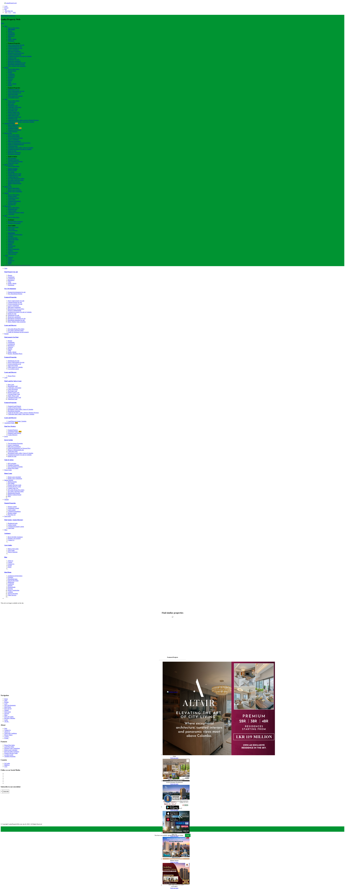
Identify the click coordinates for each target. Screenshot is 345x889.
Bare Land (11, 104)
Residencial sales (13, 523)
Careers (10, 259)
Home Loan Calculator (14, 190)
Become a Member (9, 718)
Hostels (10, 80)
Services (6, 713)
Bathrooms (11, 241)
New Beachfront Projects (15, 294)
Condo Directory (13, 131)
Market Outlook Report (14, 183)
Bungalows (11, 36)
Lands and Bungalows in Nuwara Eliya (19, 143)
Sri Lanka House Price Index (16, 178)
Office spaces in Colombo (15, 96)
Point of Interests (12, 230)
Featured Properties (10, 297)
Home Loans (8, 186)
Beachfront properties (14, 154)
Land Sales (11, 214)
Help (5, 9)
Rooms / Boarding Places (15, 353)
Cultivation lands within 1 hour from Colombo (21, 122)
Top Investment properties (15, 161)
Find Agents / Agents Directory (13, 520)
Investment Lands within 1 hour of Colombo (20, 147)
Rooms (10, 85)
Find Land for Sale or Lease (12, 381)
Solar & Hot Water (13, 239)
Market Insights (8, 164)
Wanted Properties (10, 503)
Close (2, 23)
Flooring (10, 247)
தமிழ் (14, 12)
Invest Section (8, 440)
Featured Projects (13, 126)
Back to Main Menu (13, 28)
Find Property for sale (11, 272)
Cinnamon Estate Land (14, 117)
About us (10, 257)
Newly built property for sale (16, 45)
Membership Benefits (14, 182)
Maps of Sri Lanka (13, 227)
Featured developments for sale (17, 292)
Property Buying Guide (14, 173)
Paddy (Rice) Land (13, 115)
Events (10, 262)
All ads (6, 721)
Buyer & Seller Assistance (15, 221)
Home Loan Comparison (15, 191)
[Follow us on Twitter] (4, 775)
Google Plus (18, 265)
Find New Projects (10, 426)
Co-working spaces (13, 97)
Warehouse (11, 41)
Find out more (174, 758)
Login (5, 6)
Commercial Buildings (14, 201)
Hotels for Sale (12, 58)
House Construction (13, 249)
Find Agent (7, 206)
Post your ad (7, 708)
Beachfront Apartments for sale (17, 62)
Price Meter (11, 172)
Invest (13, 15)
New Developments (10, 288)
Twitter (12, 265)
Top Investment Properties (15, 443)
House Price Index (13, 163)
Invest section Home (13, 136)
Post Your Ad (8, 11)
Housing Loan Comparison (12, 748)
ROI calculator (12, 158)
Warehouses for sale (13, 59)
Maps (5, 715)
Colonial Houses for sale (15, 46)
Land (10, 15)
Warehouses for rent (13, 89)
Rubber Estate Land (13, 112)
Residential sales (12, 209)
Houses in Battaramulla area (16, 144)
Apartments (11, 32)
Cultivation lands (13, 146)
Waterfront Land (12, 118)
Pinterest (24, 265)
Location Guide (8, 755)
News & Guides (8, 716)
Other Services (12, 254)
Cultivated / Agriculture (14, 107)
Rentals (6, 15)
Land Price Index (9, 746)
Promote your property (14, 223)
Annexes (10, 79)
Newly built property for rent (16, 91)
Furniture (10, 236)
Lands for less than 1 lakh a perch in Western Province (23, 120)
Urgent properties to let (14, 92)
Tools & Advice (9, 460)
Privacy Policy (8, 735)
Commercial (11, 34)
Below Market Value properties (17, 66)
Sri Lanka (7, 763)
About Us (7, 731)
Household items (12, 238)
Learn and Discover (10, 325)
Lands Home (11, 102)
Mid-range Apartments (14, 51)
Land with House (13, 109)
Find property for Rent (11, 337)
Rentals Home (12, 71)
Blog (9, 185)
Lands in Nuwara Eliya (14, 408)
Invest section (8, 133)
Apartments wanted (13, 198)
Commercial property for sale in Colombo (20, 56)
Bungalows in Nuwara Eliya (16, 53)
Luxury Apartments (13, 50)
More (5, 215)
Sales (2, 15)
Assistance (7, 533)
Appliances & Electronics (15, 234)
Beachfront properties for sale (16, 64)
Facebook (7, 265)
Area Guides (8, 545)
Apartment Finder (11, 123)
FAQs (9, 263)
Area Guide (11, 229)
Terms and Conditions (10, 733)
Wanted (6, 193)
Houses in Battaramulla (14, 54)
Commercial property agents (16, 212)
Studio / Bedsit (12, 39)
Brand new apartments (14, 61)
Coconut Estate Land (14, 113)
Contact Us (11, 260)
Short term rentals (13, 94)
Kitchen (10, 244)
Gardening (11, 242)
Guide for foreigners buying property (18, 332)
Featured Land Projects (14, 130)
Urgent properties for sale (15, 48)
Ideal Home (11, 233)
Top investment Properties (15, 138)
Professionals (11, 246)
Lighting (10, 250)
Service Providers (13, 252)
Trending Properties (13, 160)
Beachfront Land (13, 105)
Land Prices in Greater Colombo (17, 421)
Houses (10, 31)
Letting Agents (12, 211)
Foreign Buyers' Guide (14, 175)
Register (6, 7)
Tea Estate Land (12, 110)
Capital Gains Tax (13, 177)
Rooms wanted (12, 203)
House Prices (11, 376)
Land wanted (11, 199)
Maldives (7, 765)
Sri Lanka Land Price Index (16, 180)
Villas (9, 37)
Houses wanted (12, 196)
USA (5, 766)
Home (6, 699)
